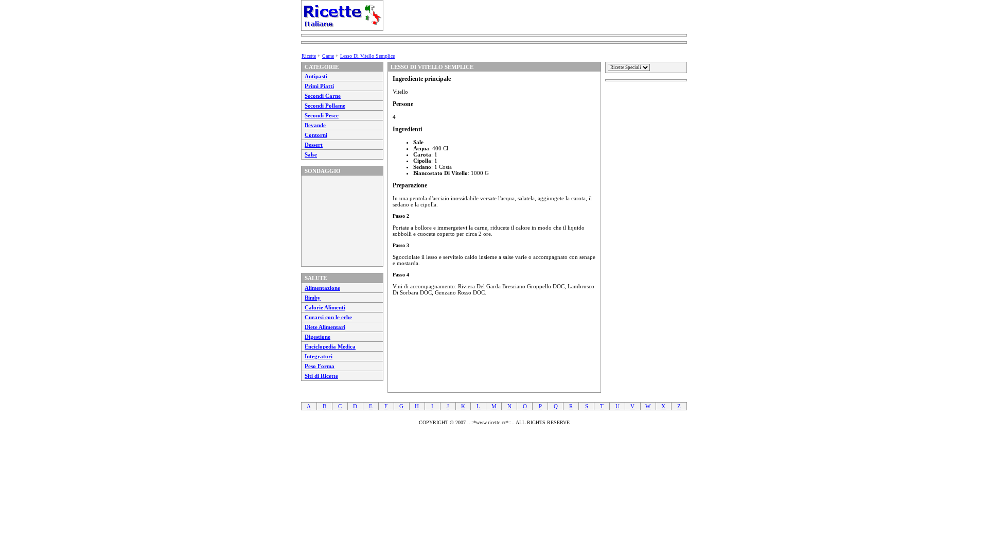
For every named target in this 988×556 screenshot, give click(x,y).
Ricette (309, 56)
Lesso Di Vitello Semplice (367, 56)
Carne (328, 56)
